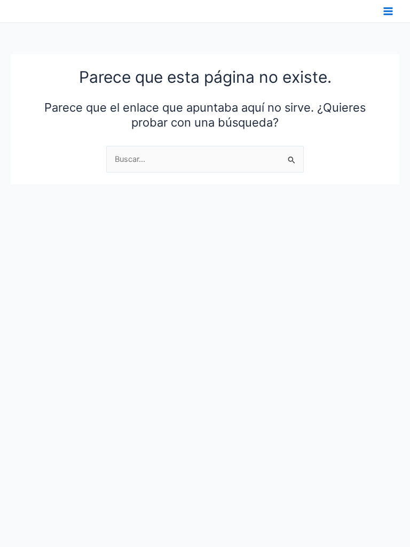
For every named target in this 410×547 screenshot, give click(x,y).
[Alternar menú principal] (388, 11)
